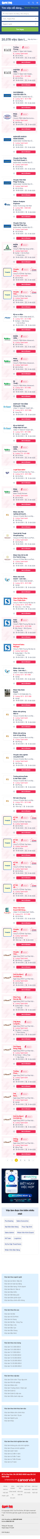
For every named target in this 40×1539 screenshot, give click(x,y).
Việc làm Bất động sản (11, 1295)
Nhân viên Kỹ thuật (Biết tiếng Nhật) (16, 359)
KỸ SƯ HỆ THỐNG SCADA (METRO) (16, 841)
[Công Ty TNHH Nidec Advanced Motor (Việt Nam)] (7, 339)
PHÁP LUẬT (5, 1496)
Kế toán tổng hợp (19, 798)
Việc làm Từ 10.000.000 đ (12, 1355)
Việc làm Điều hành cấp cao (13, 1396)
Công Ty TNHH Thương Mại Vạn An (24, 603)
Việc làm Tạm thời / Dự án (13, 1415)
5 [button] (29, 1160)
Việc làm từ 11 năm (10, 1462)
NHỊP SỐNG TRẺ (20, 1487)
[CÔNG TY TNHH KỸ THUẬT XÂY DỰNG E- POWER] (7, 407)
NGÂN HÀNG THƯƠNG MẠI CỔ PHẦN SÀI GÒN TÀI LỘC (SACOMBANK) (22, 97)
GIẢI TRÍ (20, 1494)
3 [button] (20, 1160)
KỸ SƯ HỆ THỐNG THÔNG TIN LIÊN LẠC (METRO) (16, 886)
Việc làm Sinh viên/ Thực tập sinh (15, 1379)
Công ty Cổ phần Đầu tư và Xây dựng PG (23, 516)
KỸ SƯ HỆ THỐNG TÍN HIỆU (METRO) (16, 863)
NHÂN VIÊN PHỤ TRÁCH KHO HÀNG (16, 448)
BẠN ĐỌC (35, 1489)
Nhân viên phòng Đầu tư (19, 712)
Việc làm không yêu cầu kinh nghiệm (16, 1445)
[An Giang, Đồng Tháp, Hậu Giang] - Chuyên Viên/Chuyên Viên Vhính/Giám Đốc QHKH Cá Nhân (18, 1047)
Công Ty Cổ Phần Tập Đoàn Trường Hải (22, 274)
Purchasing (9, 1221)
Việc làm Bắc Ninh (10, 1333)
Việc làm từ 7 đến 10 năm (12, 1459)
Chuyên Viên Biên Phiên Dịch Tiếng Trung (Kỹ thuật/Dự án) (16, 270)
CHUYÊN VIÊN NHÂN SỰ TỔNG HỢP (16, 71)
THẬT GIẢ (34, 1492)
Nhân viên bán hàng (12, 1250)
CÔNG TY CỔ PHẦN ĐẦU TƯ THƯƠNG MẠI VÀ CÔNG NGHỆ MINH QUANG (24, 694)
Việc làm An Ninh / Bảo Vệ (13, 1281)
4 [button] (24, 1160)
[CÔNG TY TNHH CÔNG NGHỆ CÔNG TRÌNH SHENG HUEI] (7, 317)
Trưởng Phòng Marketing (17, 48)
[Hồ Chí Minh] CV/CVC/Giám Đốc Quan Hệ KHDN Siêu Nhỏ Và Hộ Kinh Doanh (18, 975)
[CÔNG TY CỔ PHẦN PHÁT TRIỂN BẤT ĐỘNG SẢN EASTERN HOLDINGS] (7, 911)
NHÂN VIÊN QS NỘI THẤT (16, 245)
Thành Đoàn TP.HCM (8, 1528)
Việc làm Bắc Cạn (10, 1328)
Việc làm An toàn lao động (13, 1284)
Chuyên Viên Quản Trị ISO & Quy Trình (16, 293)
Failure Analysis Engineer (19, 202)
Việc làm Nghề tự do (11, 1418)
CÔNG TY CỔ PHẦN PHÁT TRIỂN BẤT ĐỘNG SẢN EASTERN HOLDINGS (23, 912)
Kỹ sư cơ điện (18, 314)
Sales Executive (22, 1221)
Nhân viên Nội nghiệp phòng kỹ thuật (19, 513)
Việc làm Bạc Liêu (10, 1325)
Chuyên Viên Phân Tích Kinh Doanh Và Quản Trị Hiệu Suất (20, 159)
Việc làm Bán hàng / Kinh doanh (15, 1286)
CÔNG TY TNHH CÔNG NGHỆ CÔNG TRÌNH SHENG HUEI (24, 317)
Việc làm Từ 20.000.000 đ (12, 1360)
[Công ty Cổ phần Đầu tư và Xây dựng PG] (7, 515)
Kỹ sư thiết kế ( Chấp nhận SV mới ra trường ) (20, 426)
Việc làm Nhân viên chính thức (14, 1412)
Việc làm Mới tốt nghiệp (12, 1382)
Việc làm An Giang (10, 1319)
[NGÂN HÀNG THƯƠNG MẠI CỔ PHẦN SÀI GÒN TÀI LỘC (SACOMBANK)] (7, 95)
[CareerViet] (26, 1480)
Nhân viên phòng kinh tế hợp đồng (19, 734)
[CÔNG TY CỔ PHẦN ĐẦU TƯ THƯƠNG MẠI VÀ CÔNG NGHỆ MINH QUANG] (7, 693)
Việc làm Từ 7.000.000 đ (12, 1352)
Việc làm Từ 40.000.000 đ (12, 1366)
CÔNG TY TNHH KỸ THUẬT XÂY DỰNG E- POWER (23, 408)
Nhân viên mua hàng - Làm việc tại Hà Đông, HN (20, 669)
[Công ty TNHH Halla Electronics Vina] (7, 117)
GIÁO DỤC (35, 1486)
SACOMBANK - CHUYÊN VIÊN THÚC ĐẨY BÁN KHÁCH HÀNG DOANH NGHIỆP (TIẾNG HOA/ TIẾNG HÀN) (20, 93)
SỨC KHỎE (27, 1492)
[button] (33, 3)
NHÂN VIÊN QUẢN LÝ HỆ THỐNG (16, 337)
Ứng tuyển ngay (26, 62)
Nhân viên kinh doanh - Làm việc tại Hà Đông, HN (19, 578)
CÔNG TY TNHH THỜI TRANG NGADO (22, 51)
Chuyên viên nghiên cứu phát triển (20, 756)
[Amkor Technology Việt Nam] (7, 204)
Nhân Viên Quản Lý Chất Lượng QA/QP (16, 115)
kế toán (8, 1238)
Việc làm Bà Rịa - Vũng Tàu (13, 1322)
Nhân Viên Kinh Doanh (19, 691)
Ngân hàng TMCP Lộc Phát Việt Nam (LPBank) (23, 956)
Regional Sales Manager (18, 645)
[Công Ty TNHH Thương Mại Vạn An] (7, 601)
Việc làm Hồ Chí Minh (11, 1317)
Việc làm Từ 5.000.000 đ (12, 1349)
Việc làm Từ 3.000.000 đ (12, 1347)
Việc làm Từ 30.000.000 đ (12, 1363)
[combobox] (20, 13)
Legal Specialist (19, 469)
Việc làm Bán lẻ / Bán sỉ (12, 1289)
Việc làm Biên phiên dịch (12, 1297)
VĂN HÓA (20, 1491)
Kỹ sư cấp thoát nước (13, 1244)
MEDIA (5, 1486)
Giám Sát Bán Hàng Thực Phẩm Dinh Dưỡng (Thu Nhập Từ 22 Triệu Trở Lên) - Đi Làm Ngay (20, 599)
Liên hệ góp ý (5, 1532)
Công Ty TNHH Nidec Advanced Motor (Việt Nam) (23, 340)
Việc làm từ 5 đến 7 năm (12, 1456)
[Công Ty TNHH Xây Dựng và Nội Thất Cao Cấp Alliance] (7, 248)
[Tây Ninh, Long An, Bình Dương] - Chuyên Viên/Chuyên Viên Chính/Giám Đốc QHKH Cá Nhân (18, 1023)
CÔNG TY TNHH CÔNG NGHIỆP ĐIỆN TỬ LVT (23, 581)
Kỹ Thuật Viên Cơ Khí (16, 382)
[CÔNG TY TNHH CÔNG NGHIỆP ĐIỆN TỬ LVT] (7, 580)
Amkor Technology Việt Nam (22, 206)
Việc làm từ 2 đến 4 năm (12, 1454)
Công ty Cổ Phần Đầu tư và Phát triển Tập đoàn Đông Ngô (23, 538)
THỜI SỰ (5, 1489)
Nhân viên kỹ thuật (16, 490)
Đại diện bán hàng (11, 1227)
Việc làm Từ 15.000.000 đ (12, 1358)
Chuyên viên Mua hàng (16, 930)
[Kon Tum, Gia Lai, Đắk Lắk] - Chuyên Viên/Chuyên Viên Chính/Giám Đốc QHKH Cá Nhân (18, 998)
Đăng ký (27, 8)
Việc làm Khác (9, 1421)
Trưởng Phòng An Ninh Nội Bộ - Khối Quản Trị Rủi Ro (16, 1072)
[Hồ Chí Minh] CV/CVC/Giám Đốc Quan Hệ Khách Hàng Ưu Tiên (18, 1117)
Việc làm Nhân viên (10, 1385)
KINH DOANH (12, 1487)
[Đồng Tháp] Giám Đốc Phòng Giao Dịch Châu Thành (15, 1140)
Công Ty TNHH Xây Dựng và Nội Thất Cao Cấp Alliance (23, 249)
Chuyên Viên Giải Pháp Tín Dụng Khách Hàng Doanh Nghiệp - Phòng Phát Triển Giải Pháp (20, 181)
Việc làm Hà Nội (9, 1314)
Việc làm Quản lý (9, 1391)
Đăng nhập (34, 8)
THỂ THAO (27, 1486)
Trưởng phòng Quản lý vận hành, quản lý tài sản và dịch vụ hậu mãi (20, 777)
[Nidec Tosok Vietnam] (7, 450)
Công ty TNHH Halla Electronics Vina (23, 118)
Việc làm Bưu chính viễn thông (14, 1300)
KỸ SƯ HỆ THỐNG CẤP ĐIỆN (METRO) (16, 818)
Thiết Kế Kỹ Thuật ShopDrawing (19, 534)
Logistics (17, 1238)
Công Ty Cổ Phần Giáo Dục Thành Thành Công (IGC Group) (24, 472)
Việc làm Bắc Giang (10, 1330)
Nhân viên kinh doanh (25, 1232)
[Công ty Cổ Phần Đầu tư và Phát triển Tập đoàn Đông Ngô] (7, 536)
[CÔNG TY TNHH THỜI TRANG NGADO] (7, 50)
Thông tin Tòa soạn (7, 1526)
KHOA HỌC (27, 1489)
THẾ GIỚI (5, 1492)
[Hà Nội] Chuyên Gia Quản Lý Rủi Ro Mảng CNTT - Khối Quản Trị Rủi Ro (16, 1094)
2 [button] (16, 1160)
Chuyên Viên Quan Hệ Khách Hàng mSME (16, 953)
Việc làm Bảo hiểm (10, 1292)
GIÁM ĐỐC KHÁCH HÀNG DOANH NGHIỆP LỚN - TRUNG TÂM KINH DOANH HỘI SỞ (19, 137)
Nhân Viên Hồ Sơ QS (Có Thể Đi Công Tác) (20, 556)
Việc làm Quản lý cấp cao (12, 1393)
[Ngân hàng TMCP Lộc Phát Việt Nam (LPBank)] (7, 955)
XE (13, 1494)
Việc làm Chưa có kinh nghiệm (14, 1448)
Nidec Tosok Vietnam (20, 451)
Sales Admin (9, 1232)
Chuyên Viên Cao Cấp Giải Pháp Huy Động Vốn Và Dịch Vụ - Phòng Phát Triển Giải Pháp (20, 224)
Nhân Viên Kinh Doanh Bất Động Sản (19, 909)
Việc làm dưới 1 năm (11, 1451)
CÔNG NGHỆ (12, 1491)
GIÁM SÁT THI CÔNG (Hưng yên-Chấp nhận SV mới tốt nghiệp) (20, 405)
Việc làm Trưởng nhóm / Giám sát (15, 1388)
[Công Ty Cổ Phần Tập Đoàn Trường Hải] (7, 272)
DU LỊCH (12, 1498)
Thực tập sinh (27, 1227)
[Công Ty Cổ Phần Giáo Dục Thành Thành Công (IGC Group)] (7, 473)
